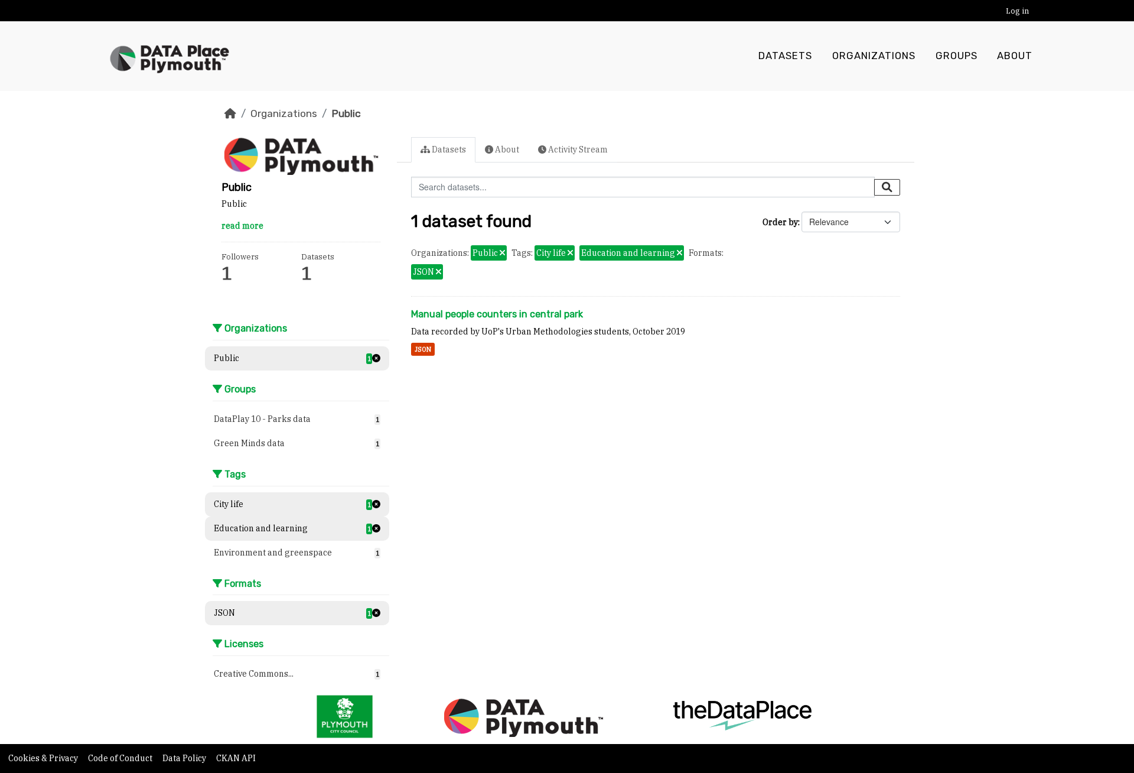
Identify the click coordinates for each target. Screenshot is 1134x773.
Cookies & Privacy (44, 758)
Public (346, 113)
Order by (780, 222)
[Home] (230, 113)
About (1014, 55)
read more (242, 225)
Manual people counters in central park (497, 314)
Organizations (873, 55)
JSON (423, 349)
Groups (956, 55)
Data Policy (185, 758)
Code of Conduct (121, 758)
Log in (1017, 11)
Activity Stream (577, 149)
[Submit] (887, 187)
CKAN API (236, 758)
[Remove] (502, 253)
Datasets (785, 55)
